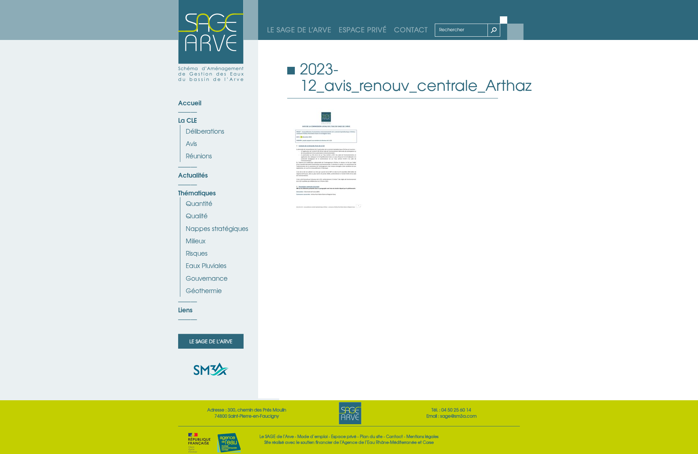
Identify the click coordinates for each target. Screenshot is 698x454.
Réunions (199, 155)
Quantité (199, 203)
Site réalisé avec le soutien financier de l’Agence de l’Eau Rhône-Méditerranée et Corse (349, 442)
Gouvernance (207, 278)
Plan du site (371, 436)
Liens (185, 309)
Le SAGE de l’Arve (299, 29)
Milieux (195, 240)
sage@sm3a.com (458, 416)
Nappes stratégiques (217, 228)
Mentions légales (422, 436)
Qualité (197, 215)
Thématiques (197, 192)
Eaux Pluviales (206, 265)
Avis (191, 143)
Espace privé (363, 29)
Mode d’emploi (312, 436)
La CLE (187, 120)
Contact (411, 29)
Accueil (189, 102)
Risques (197, 253)
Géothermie (204, 290)
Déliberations (205, 130)
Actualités (193, 174)
